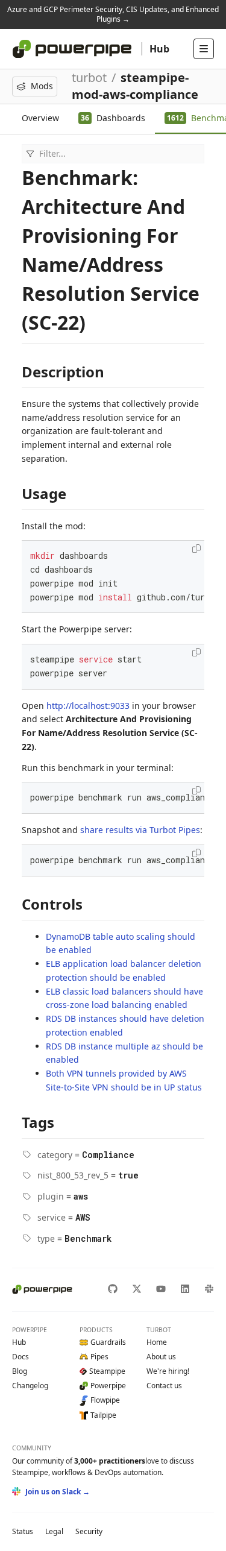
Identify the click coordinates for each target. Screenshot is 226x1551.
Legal (54, 1531)
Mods (42, 86)
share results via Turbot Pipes (140, 829)
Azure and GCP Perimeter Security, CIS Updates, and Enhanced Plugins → (113, 14)
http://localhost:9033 (88, 705)
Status (22, 1531)
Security (88, 1531)
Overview (40, 118)
